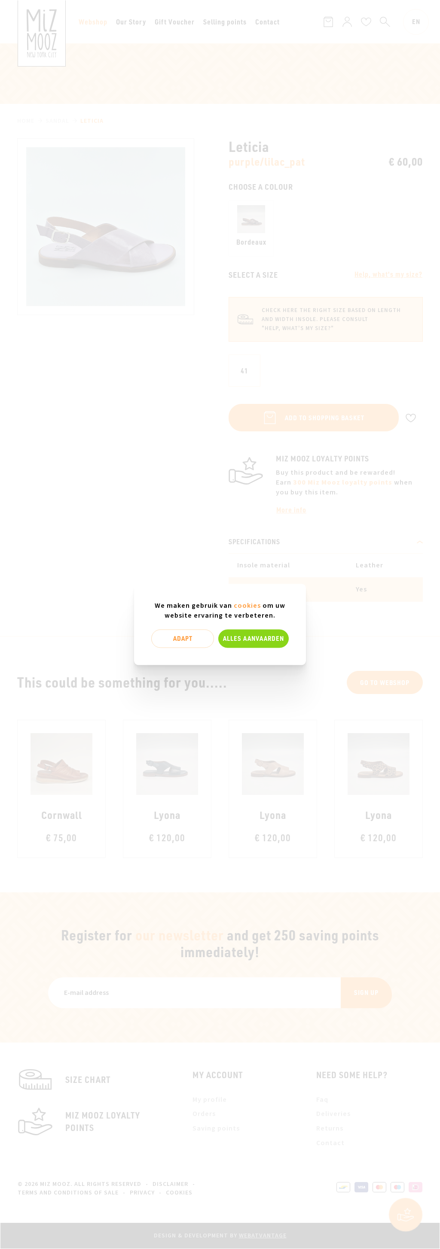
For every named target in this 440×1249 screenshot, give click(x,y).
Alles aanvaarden (253, 638)
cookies (247, 605)
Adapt (182, 638)
